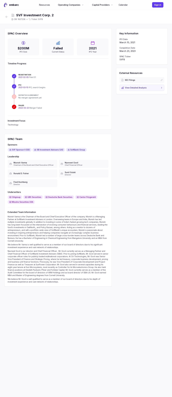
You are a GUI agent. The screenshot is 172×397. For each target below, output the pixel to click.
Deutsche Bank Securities (60, 197)
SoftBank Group (77, 150)
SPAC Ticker (125, 56)
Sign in (157, 4)
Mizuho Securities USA (22, 202)
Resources (44, 4)
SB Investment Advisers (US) (50, 150)
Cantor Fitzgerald (87, 197)
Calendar (123, 4)
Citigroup (16, 197)
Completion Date (127, 48)
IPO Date (123, 39)
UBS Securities (34, 197)
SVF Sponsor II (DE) (21, 150)
